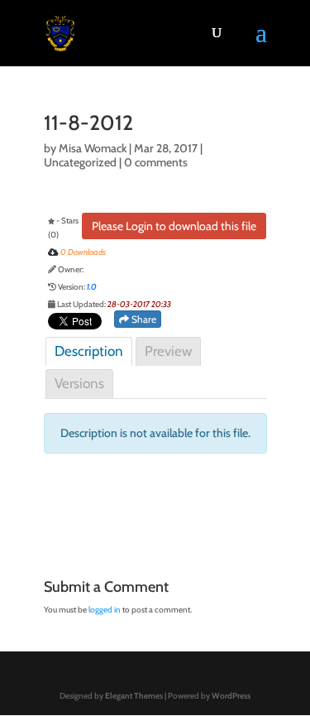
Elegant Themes (134, 695)
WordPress (231, 695)
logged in (104, 609)
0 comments (156, 162)
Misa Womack (92, 148)
